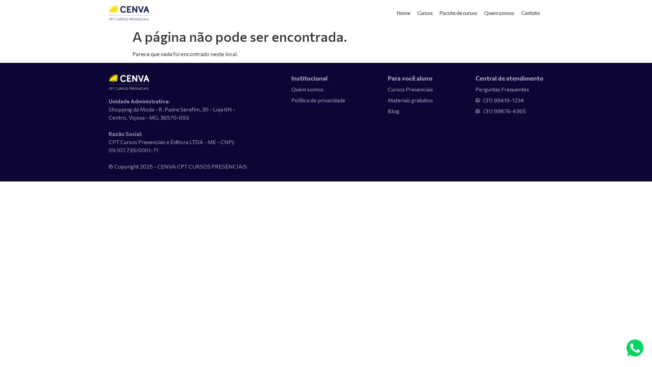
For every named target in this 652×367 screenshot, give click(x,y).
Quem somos (499, 13)
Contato (530, 13)
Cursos (425, 13)
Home (403, 13)
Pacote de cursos (458, 13)
